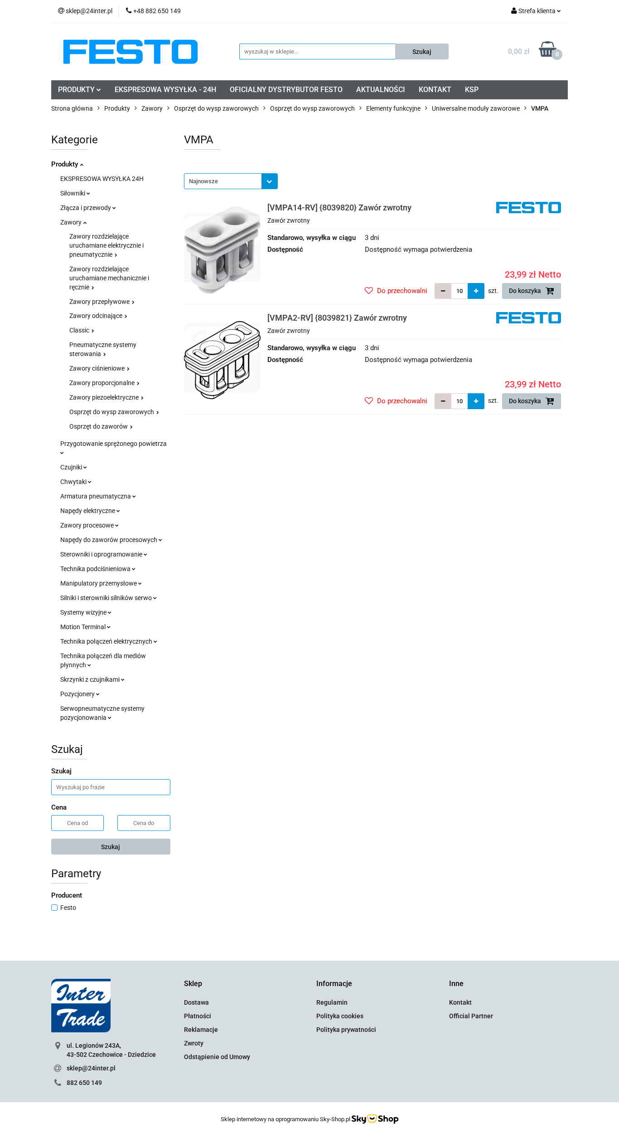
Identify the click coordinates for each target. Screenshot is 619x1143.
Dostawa (196, 1002)
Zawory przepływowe (100, 301)
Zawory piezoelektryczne (104, 397)
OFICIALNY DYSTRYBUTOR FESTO (286, 89)
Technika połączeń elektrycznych (107, 641)
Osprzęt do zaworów (99, 426)
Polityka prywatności (346, 1029)
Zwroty (193, 1043)
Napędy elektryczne (88, 510)
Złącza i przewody (86, 207)
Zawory (71, 222)
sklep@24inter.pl (91, 1068)
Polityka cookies (339, 1016)
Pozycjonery (78, 694)
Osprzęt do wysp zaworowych (112, 411)
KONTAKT (435, 89)
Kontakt (460, 1002)
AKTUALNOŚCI (380, 89)
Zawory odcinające (96, 315)
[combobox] (231, 181)
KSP (472, 89)
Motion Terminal (83, 626)
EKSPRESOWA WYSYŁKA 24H (102, 178)
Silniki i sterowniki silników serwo (106, 597)
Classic (80, 330)
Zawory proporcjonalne (102, 382)
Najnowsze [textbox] (203, 181)
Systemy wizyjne (84, 612)
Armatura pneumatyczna (96, 496)
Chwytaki (74, 481)
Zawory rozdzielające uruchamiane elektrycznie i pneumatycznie (106, 245)
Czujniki (71, 467)
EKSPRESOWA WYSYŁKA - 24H (165, 89)
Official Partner (471, 1016)
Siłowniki (73, 193)
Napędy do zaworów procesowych (109, 539)
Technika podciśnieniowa (96, 568)
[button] (193, 984)
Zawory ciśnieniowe (97, 368)
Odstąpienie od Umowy (217, 1056)
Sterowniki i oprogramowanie (102, 554)
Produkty (65, 164)
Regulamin (332, 1002)
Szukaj (110, 846)
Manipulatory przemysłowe (99, 583)
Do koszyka (525, 290)
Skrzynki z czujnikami (90, 679)
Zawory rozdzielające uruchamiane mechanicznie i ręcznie (109, 278)
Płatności (197, 1016)
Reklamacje (201, 1029)
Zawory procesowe (87, 525)
